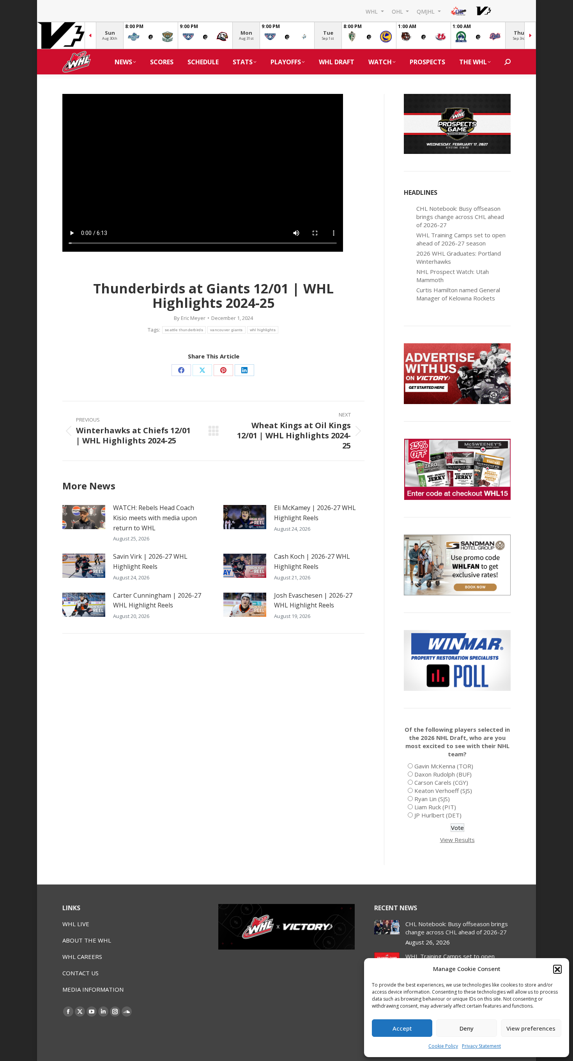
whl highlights (263, 330)
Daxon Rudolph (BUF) (443, 774)
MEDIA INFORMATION (93, 989)
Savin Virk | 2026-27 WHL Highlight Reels (150, 561)
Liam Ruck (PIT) (435, 807)
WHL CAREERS (82, 956)
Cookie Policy (443, 1046)
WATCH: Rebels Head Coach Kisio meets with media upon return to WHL (155, 517)
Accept (402, 1028)
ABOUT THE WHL (86, 940)
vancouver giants (226, 330)
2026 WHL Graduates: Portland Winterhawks (458, 257)
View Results (457, 840)
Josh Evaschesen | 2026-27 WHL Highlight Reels (313, 600)
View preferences (530, 1028)
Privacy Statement (481, 1046)
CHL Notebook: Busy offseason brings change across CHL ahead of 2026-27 (460, 217)
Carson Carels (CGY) (441, 782)
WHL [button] (372, 11)
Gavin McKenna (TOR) (443, 766)
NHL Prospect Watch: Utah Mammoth (452, 276)
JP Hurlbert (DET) (438, 815)
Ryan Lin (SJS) (432, 799)
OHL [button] (398, 11)
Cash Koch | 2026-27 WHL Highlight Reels (312, 561)
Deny (467, 1028)
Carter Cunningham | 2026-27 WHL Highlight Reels (157, 600)
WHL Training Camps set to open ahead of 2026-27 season (461, 239)
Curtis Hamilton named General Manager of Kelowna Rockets (458, 294)
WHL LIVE (75, 924)
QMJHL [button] (426, 11)
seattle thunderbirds (184, 330)
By (189, 317)
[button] (557, 969)
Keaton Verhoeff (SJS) (443, 790)
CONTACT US (80, 973)
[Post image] (83, 517)
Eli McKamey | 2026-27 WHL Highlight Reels (315, 512)
